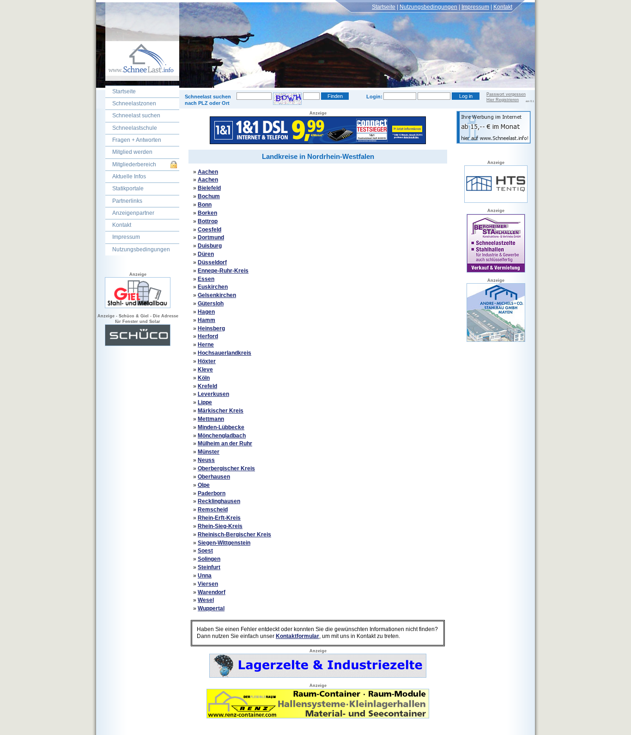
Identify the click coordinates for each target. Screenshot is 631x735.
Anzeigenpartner (133, 213)
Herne (206, 344)
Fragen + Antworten (136, 140)
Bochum (209, 196)
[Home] (137, 79)
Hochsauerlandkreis (224, 353)
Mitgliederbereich (134, 164)
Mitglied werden (132, 152)
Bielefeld (209, 188)
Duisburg (210, 246)
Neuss (206, 460)
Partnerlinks (127, 201)
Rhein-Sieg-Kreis (220, 526)
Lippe (205, 402)
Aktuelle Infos (129, 176)
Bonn (205, 204)
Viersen (208, 584)
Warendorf (211, 592)
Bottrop (208, 221)
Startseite (383, 7)
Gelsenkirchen (217, 295)
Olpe (204, 485)
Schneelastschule (134, 128)
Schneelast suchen (136, 115)
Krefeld (207, 386)
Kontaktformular (297, 636)
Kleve (205, 369)
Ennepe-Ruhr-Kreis (223, 270)
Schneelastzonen (134, 103)
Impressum (475, 7)
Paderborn (211, 493)
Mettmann (211, 419)
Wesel (206, 600)
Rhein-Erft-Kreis (219, 518)
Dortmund (211, 237)
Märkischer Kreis (220, 410)
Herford (208, 336)
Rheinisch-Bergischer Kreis (234, 534)
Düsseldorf (212, 262)
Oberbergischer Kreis (226, 468)
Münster (208, 452)
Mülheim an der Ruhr (225, 443)
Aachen (208, 172)
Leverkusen (213, 394)
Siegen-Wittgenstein (224, 543)
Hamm (206, 320)
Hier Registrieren (502, 99)
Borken (207, 213)
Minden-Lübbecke (221, 427)
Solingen (209, 559)
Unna (205, 575)
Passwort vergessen (506, 94)
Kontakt (502, 7)
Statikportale (128, 188)
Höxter (207, 361)
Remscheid (213, 509)
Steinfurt (209, 567)
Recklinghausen (219, 501)
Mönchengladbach (222, 435)
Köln (204, 378)
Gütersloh (211, 303)
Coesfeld (209, 229)
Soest (205, 550)
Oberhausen (214, 477)
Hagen (206, 312)
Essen (206, 279)
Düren (206, 254)
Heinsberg (211, 328)
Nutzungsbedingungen (428, 7)
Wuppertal (211, 608)
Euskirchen (213, 287)
